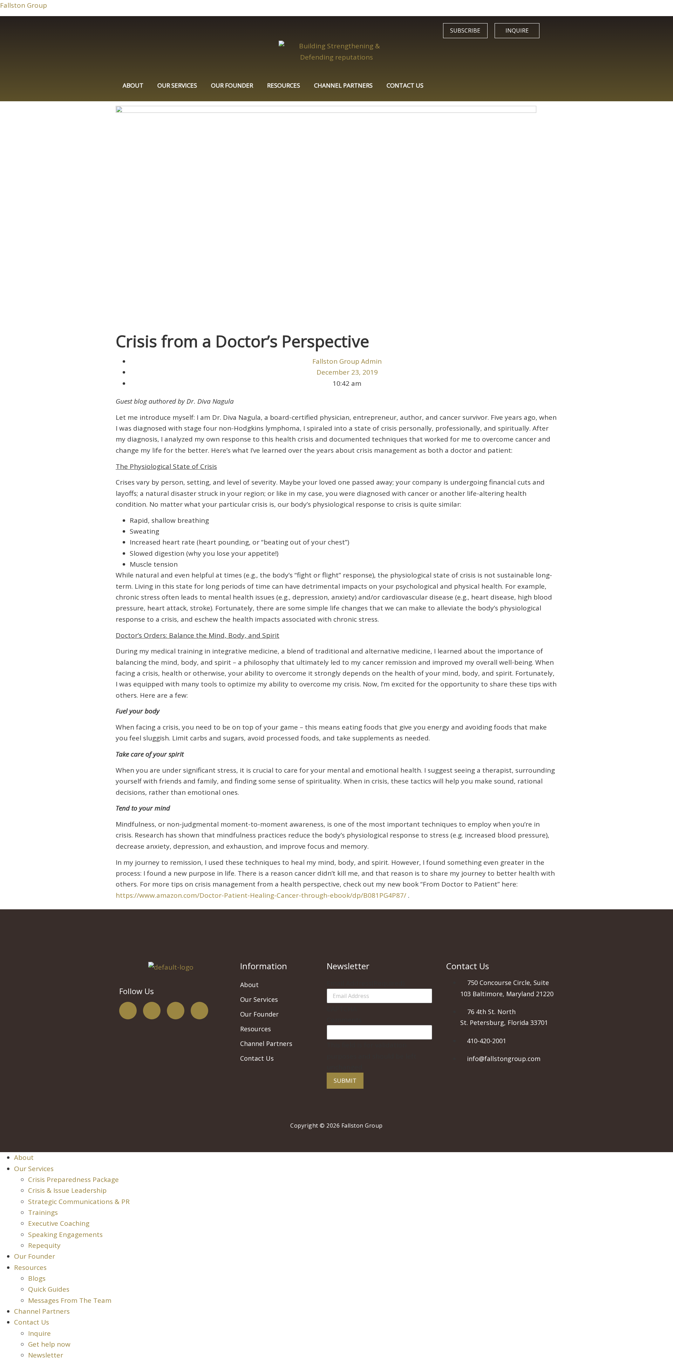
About (133, 85)
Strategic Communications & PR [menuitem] (79, 1201)
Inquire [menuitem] (39, 1333)
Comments (344, 1020)
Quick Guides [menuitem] (48, 1289)
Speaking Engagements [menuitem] (65, 1234)
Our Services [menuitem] (34, 1168)
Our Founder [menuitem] (34, 1256)
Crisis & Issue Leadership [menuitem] (67, 1190)
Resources (283, 85)
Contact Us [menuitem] (31, 1322)
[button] (280, 999)
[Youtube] (175, 1010)
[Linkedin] (199, 1010)
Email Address (366, 983)
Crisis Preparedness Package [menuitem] (73, 1179)
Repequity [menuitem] (44, 1245)
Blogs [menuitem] (37, 1278)
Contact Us (405, 85)
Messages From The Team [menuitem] (69, 1300)
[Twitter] (152, 1010)
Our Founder (232, 85)
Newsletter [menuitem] (45, 1355)
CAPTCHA (342, 1009)
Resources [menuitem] (30, 1267)
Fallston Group (23, 5)
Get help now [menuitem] (49, 1344)
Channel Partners (343, 85)
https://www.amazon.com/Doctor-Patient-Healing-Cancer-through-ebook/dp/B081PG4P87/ (261, 895)
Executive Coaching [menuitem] (58, 1223)
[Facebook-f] (128, 1010)
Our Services (177, 85)
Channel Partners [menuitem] (42, 1311)
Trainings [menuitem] (43, 1212)
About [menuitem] (24, 1157)
